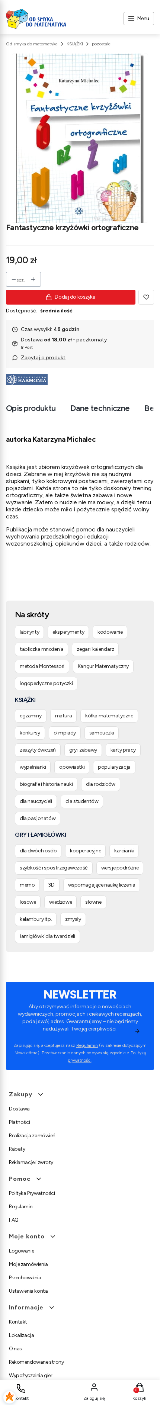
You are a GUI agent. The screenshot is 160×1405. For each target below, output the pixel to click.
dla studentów (82, 801)
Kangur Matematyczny (103, 666)
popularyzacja (114, 767)
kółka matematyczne (109, 716)
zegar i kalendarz (95, 649)
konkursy (30, 733)
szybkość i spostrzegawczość (54, 868)
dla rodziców (100, 784)
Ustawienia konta (28, 1291)
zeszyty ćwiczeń (38, 750)
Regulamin (87, 1045)
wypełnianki (33, 767)
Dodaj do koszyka (75, 297)
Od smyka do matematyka (32, 43)
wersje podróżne (120, 868)
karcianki (124, 851)
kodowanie (109, 632)
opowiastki (71, 767)
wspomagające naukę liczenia (101, 885)
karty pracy (123, 750)
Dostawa (19, 1109)
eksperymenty (68, 632)
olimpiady (65, 733)
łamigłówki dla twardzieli (47, 936)
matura (63, 716)
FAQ (14, 1220)
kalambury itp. (36, 919)
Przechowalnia (25, 1277)
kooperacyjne (85, 851)
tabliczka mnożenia (41, 649)
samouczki (101, 733)
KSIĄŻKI (75, 43)
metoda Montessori (42, 666)
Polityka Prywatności (32, 1193)
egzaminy (31, 716)
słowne (93, 902)
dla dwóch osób (38, 851)
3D (51, 885)
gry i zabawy (83, 750)
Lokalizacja (21, 1335)
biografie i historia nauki (46, 784)
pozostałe (101, 43)
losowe (28, 902)
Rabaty (17, 1149)
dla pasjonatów (37, 818)
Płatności (19, 1122)
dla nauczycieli (36, 801)
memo (27, 885)
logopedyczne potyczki (46, 683)
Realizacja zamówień (32, 1135)
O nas (15, 1348)
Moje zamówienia (28, 1264)
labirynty (29, 632)
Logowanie (21, 1251)
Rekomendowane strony (36, 1362)
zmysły (73, 919)
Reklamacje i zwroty (31, 1162)
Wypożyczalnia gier (30, 1375)
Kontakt (18, 1322)
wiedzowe (60, 902)
